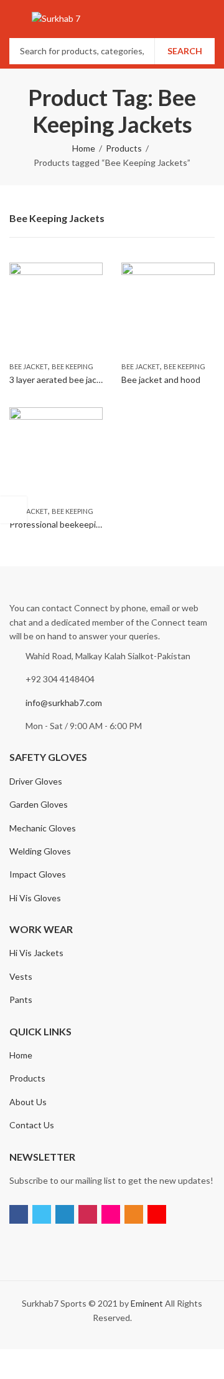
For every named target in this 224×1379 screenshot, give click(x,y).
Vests (20, 976)
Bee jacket (28, 366)
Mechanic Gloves (42, 828)
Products (124, 148)
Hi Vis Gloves (35, 898)
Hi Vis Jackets (36, 952)
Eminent (147, 1303)
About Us (28, 1101)
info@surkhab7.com (64, 702)
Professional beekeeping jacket (70, 524)
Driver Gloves (35, 781)
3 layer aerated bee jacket (59, 379)
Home (83, 148)
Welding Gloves (40, 851)
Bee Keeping (72, 366)
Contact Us (31, 1125)
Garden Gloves (38, 804)
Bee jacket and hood (160, 379)
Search (184, 51)
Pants (20, 999)
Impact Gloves (37, 874)
